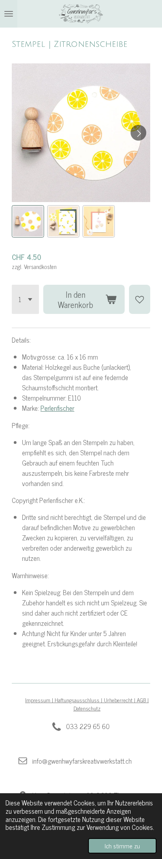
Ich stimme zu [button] (122, 845)
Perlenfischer (57, 408)
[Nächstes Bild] (138, 133)
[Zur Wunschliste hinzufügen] (139, 299)
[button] (28, 221)
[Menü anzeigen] (8, 14)
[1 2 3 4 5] (25, 299)
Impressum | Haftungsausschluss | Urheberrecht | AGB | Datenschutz (87, 703)
